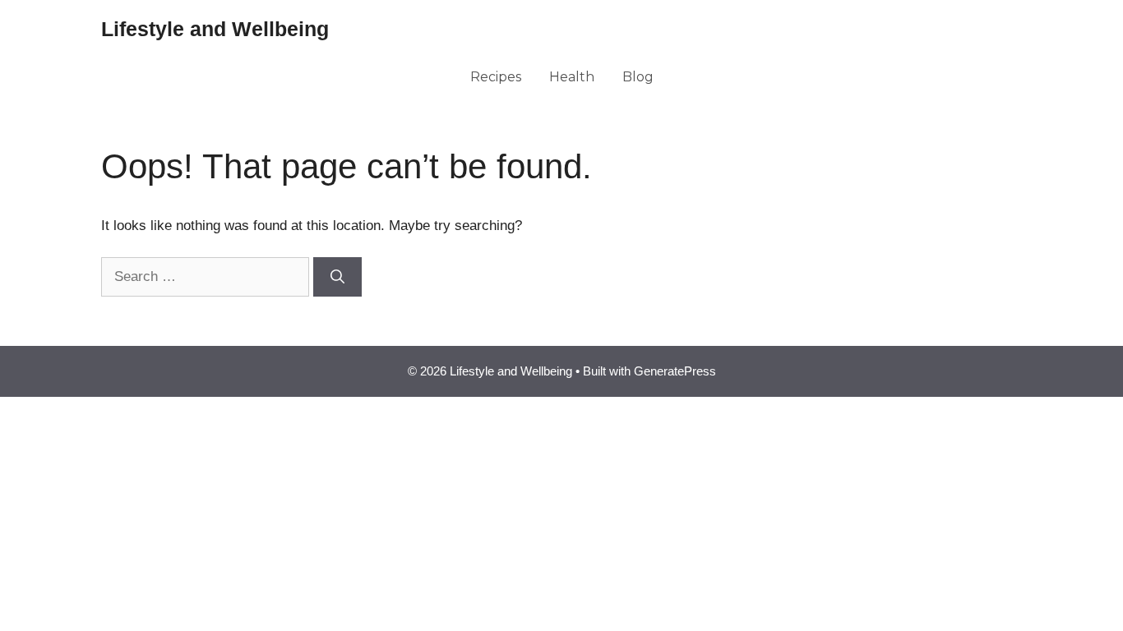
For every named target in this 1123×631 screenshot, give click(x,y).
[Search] (337, 277)
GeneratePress (675, 371)
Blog (638, 77)
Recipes (495, 77)
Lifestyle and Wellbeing (215, 28)
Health (571, 77)
